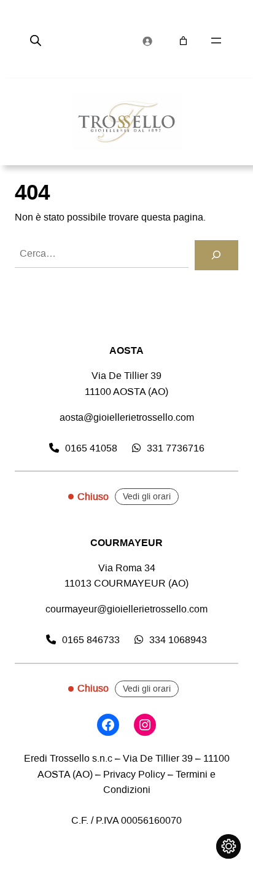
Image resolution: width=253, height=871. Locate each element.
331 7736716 (175, 448)
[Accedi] (147, 41)
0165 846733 (91, 639)
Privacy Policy (134, 774)
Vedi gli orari (147, 496)
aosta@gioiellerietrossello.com (127, 417)
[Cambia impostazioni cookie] (228, 846)
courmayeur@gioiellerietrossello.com (126, 609)
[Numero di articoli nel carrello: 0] (183, 41)
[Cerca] (216, 255)
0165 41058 (91, 448)
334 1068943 (178, 639)
